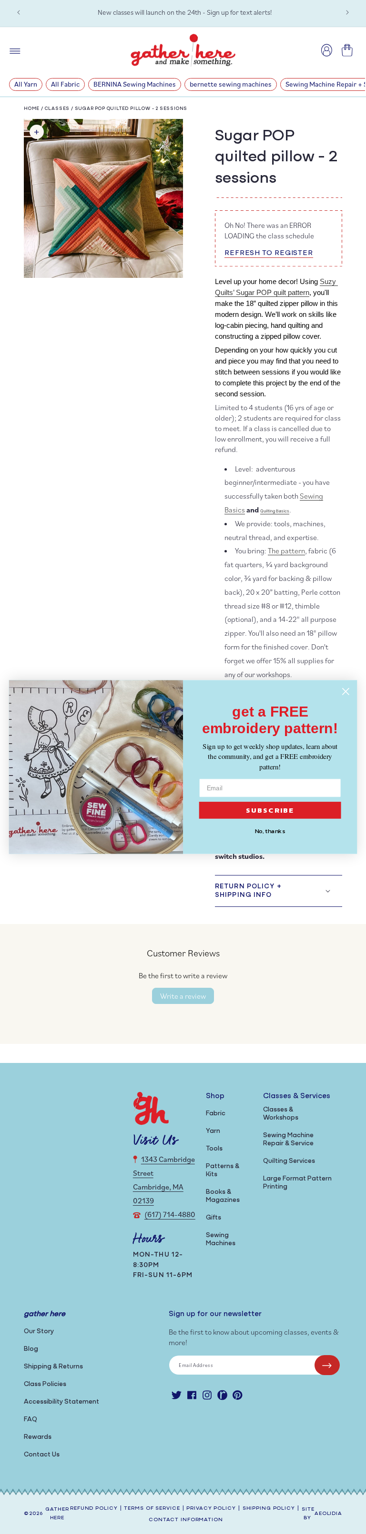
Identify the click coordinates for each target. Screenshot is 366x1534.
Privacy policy (210, 1508)
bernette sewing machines (231, 83)
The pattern (286, 550)
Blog (31, 1349)
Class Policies (45, 1384)
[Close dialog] (346, 691)
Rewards (37, 1437)
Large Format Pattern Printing (297, 1182)
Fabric (215, 1113)
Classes (58, 108)
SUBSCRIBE (270, 810)
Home (32, 108)
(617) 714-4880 (169, 1214)
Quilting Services (289, 1161)
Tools (214, 1148)
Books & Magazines (223, 1196)
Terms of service (152, 1508)
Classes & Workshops (280, 1113)
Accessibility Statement (61, 1402)
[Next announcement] (347, 12)
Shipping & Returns (53, 1366)
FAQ (30, 1419)
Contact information (186, 1520)
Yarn (213, 1131)
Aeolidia (328, 1513)
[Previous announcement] (18, 12)
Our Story (39, 1331)
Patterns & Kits (222, 1170)
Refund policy (93, 1508)
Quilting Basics (274, 511)
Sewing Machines (220, 1239)
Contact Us (42, 1454)
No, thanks (270, 831)
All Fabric (65, 83)
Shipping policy (269, 1508)
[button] (278, 890)
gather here (57, 1514)
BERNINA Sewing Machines (134, 83)
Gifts (213, 1217)
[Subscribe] (327, 1365)
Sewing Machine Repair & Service (288, 1139)
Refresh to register (268, 253)
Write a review (183, 996)
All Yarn (25, 83)
